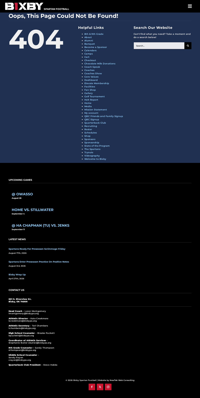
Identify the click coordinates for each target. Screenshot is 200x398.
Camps (88, 53)
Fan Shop (90, 89)
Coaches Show (93, 73)
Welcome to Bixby (95, 159)
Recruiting (90, 126)
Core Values (91, 76)
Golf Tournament (94, 96)
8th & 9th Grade (93, 34)
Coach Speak (92, 66)
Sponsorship (91, 142)
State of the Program (97, 145)
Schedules (90, 132)
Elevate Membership (96, 83)
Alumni (88, 40)
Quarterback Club (95, 122)
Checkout (90, 60)
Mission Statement (95, 109)
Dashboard (91, 80)
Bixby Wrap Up (17, 274)
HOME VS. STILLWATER (32, 210)
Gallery (88, 93)
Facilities (89, 86)
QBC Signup (91, 119)
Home (88, 103)
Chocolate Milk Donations (99, 63)
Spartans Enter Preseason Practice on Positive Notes (39, 261)
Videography (92, 155)
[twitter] (100, 387)
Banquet (89, 43)
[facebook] (92, 387)
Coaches (89, 70)
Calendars (90, 50)
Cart (87, 57)
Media (88, 106)
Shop (87, 136)
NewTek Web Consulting (122, 380)
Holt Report (91, 99)
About (88, 37)
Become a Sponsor (95, 47)
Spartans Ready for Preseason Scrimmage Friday (37, 248)
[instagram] (108, 387)
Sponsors (89, 139)
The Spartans (92, 149)
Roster (88, 129)
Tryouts (88, 152)
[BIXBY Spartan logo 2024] (24, 2)
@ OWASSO (22, 194)
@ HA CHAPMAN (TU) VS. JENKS (40, 225)
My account (91, 113)
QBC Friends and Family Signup (103, 116)
